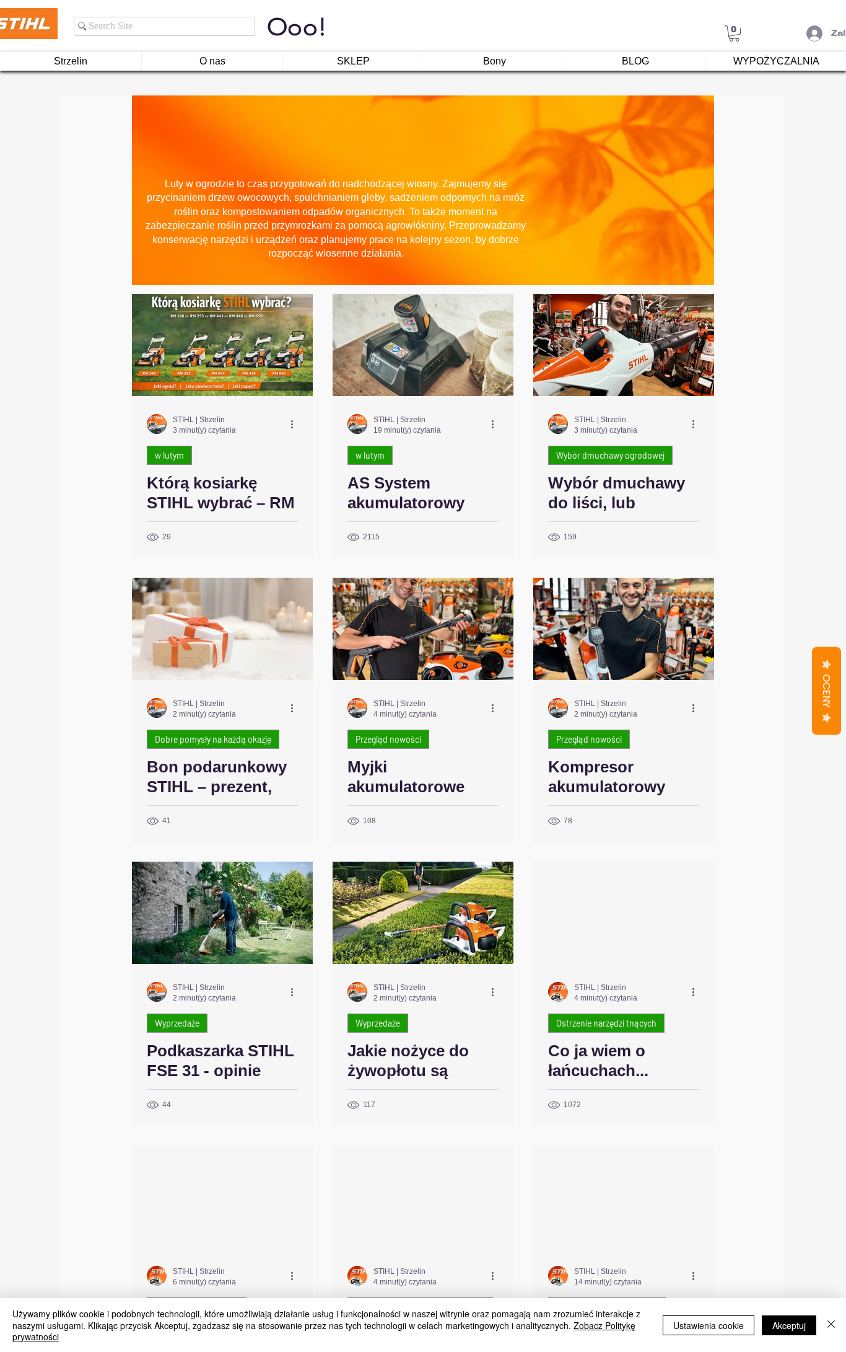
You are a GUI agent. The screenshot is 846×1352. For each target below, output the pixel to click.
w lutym (169, 455)
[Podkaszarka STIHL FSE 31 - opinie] (222, 913)
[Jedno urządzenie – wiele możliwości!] (423, 1197)
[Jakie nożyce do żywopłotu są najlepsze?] (423, 913)
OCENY (826, 690)
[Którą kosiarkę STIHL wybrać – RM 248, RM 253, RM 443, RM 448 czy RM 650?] (222, 345)
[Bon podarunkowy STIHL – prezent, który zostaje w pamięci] (222, 629)
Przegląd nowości (388, 739)
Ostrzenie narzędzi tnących (606, 1023)
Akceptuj (789, 1325)
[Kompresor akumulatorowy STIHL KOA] (623, 629)
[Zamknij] (831, 1325)
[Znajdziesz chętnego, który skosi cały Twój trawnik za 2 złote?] (623, 1197)
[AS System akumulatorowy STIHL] (423, 345)
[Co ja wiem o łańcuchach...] (623, 913)
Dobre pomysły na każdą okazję (213, 739)
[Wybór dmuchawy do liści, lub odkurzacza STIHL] (623, 345)
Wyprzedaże (177, 1023)
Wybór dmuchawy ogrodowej (610, 455)
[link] (734, 33)
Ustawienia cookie (708, 1325)
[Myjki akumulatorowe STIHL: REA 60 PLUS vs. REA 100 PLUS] (423, 629)
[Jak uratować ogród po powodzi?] (222, 1197)
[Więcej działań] (296, 424)
